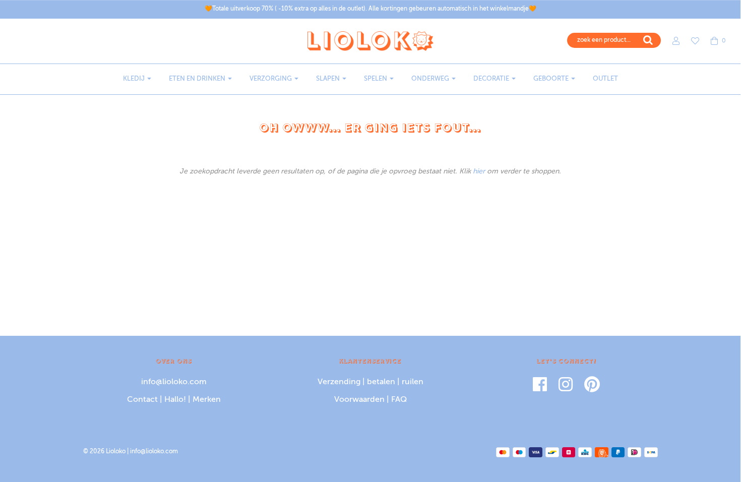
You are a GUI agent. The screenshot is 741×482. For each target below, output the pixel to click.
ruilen (412, 382)
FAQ (399, 400)
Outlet (605, 79)
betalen (381, 382)
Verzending (339, 382)
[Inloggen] (671, 41)
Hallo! (175, 400)
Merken (207, 400)
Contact (142, 400)
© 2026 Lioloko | (106, 452)
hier (479, 171)
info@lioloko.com (174, 382)
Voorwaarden (359, 400)
